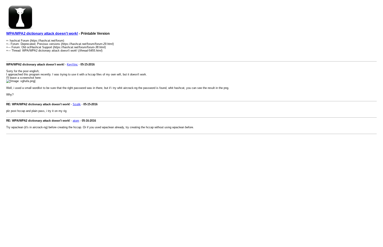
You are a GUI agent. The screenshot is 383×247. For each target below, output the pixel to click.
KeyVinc (72, 64)
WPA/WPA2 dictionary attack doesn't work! (42, 33)
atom (76, 120)
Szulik (77, 104)
